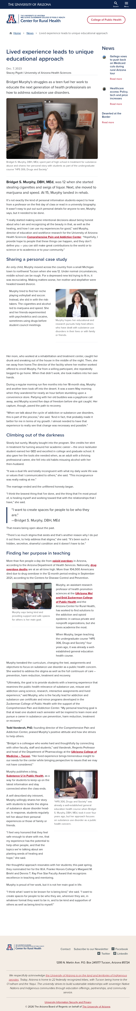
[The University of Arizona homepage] (29, 4)
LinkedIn (122, 953)
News (30, 33)
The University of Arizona (96, 1006)
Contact (65, 949)
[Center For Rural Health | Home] (36, 19)
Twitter (105, 953)
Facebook (121, 949)
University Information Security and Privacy (68, 1002)
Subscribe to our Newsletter (91, 949)
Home (17, 33)
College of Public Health (106, 20)
